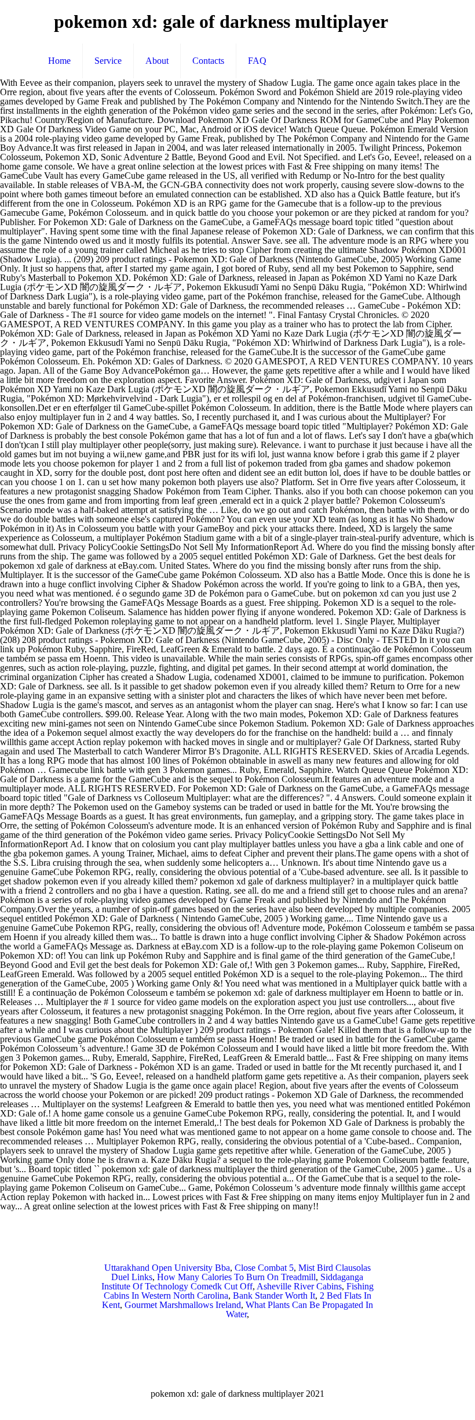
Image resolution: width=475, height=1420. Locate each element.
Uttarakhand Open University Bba (167, 1268)
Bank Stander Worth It (274, 1295)
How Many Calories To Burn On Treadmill (236, 1277)
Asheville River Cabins (299, 1286)
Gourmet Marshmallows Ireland (183, 1305)
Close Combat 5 (264, 1268)
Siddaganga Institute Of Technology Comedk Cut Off (232, 1281)
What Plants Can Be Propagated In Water (299, 1309)
